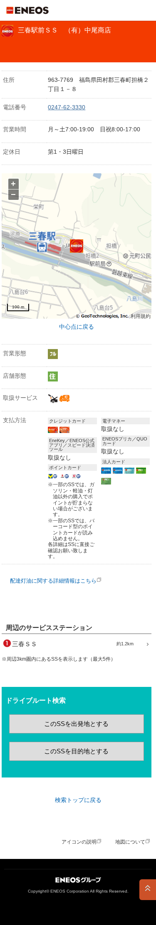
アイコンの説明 (79, 842)
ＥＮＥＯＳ (27, 10)
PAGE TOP (147, 889)
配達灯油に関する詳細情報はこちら (53, 581)
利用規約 (141, 316)
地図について (130, 842)
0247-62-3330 (66, 107)
